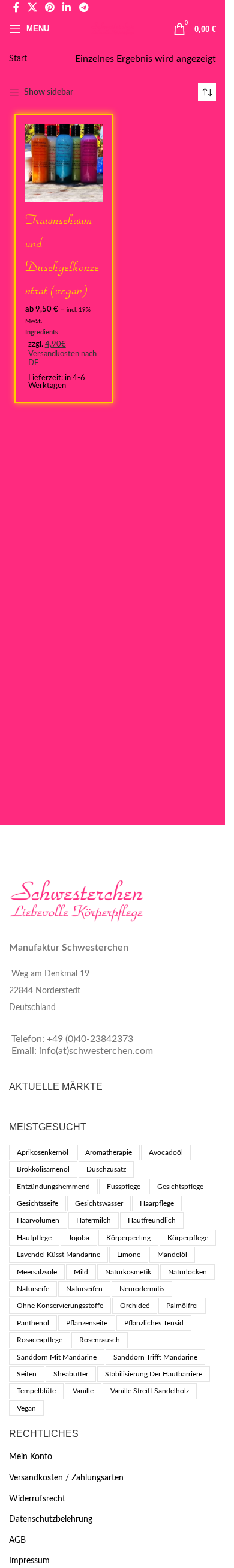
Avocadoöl (166, 1152)
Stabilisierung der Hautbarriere (153, 1374)
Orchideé (134, 1305)
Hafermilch (93, 1220)
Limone (128, 1254)
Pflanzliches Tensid (154, 1323)
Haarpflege (157, 1203)
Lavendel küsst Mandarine (58, 1254)
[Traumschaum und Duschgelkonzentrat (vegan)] (64, 163)
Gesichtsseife (37, 1203)
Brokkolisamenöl (43, 1169)
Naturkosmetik (128, 1272)
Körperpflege (187, 1237)
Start (18, 59)
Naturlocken (187, 1272)
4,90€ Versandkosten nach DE (62, 354)
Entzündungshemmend (53, 1186)
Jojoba (78, 1237)
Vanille (83, 1390)
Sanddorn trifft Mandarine (155, 1357)
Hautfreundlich (152, 1220)
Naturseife (33, 1288)
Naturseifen (84, 1288)
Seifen (27, 1374)
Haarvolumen (38, 1220)
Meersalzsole (37, 1272)
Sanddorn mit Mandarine (57, 1357)
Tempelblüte (36, 1390)
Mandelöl (172, 1254)
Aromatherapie (108, 1152)
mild (81, 1272)
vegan (26, 1408)
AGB (17, 1540)
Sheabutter (70, 1374)
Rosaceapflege (39, 1339)
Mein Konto (30, 1457)
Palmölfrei (182, 1305)
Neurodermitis (141, 1288)
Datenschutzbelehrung (50, 1519)
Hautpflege (34, 1237)
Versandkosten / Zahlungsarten (66, 1478)
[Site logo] (112, 29)
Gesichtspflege (180, 1186)
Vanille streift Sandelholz (149, 1390)
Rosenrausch (99, 1339)
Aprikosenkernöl (42, 1152)
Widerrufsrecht (37, 1499)
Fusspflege (123, 1186)
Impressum (29, 1561)
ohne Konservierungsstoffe (60, 1305)
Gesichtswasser (99, 1203)
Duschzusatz (106, 1169)
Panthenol (33, 1323)
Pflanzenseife (86, 1323)
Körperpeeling (128, 1237)
